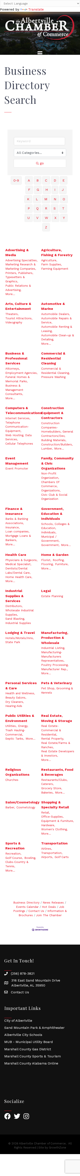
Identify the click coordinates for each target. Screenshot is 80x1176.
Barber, (10, 807)
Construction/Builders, (57, 444)
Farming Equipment (54, 268)
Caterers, (47, 784)
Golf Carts (62, 857)
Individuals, (48, 532)
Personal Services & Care (21, 685)
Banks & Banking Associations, (16, 521)
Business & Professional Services (16, 358)
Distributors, (14, 606)
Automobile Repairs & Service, (56, 320)
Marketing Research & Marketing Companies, (20, 266)
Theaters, (12, 314)
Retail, (45, 812)
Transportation (54, 843)
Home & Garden (54, 555)
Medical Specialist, (18, 564)
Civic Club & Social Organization (54, 497)
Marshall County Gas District (27, 1049)
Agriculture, (49, 260)
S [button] (55, 208)
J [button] (63, 190)
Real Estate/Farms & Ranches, (55, 745)
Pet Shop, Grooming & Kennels (57, 690)
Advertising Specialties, (21, 260)
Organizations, (51, 490)
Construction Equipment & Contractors (52, 413)
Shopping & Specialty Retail (55, 804)
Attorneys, (12, 368)
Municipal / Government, (50, 539)
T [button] (63, 208)
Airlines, (46, 848)
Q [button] (37, 208)
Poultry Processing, (54, 665)
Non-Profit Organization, (50, 475)
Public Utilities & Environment (19, 718)
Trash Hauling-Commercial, (15, 732)
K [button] (28, 199)
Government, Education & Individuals (52, 514)
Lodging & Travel (20, 633)
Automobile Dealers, (55, 314)
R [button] (46, 208)
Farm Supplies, (51, 264)
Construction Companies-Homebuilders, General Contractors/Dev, (57, 429)
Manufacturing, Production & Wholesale (54, 638)
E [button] (64, 180)
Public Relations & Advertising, (18, 288)
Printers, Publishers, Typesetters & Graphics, (19, 277)
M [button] (45, 199)
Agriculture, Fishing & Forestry (57, 252)
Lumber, (47, 448)
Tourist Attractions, (18, 318)
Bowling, (30, 857)
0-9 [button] (16, 180)
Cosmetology (25, 807)
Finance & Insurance (14, 511)
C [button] (46, 180)
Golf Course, (14, 857)
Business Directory (26, 902)
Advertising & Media (17, 252)
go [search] (42, 163)
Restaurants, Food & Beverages (57, 772)
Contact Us (36, 911)
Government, (50, 545)
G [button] (38, 190)
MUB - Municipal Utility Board (28, 1042)
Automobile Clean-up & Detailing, (57, 337)
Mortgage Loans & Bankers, (18, 538)
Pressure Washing (53, 377)
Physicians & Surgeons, (21, 560)
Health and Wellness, (20, 693)
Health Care (15, 555)
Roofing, (58, 560)
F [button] (29, 190)
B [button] (37, 180)
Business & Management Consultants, (14, 390)
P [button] (29, 208)
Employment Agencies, (21, 373)
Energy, (23, 726)
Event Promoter (16, 468)
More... (10, 294)
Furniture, (61, 564)
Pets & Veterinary (56, 683)
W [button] (46, 218)
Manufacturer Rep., (54, 669)
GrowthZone (57, 1147)
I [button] (54, 190)
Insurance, (12, 527)
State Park (12, 642)
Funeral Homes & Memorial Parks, (17, 379)
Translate (36, 9)
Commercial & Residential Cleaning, (55, 371)
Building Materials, (53, 440)
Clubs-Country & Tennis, (16, 864)
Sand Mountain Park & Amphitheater (34, 1028)
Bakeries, (47, 792)
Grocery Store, (51, 788)
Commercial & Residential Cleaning (53, 358)
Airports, (47, 857)
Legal (46, 591)
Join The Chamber (49, 915)
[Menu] (40, 53)
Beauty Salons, (15, 697)
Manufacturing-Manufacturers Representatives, (52, 656)
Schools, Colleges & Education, (55, 526)
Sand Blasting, (15, 618)
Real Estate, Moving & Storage (56, 718)
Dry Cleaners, (14, 701)
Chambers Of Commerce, (50, 484)
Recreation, (13, 853)
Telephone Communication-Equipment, (17, 427)
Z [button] (46, 227)
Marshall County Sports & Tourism (32, 1056)
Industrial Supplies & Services (14, 596)
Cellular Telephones (19, 443)
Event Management (16, 460)
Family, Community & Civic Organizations (57, 463)
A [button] (29, 180)
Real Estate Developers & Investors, (57, 753)
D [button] (55, 180)
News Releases (53, 902)
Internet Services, (17, 418)
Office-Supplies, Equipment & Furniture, (57, 819)
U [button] (28, 218)
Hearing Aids (13, 706)
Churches (11, 779)
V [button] (37, 218)
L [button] (37, 199)
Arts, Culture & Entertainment (18, 306)
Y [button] (64, 218)
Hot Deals (49, 906)
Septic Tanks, (14, 738)
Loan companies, (17, 531)
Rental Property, (52, 738)
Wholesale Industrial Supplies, (19, 612)
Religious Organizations (17, 772)
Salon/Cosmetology (22, 802)
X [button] (55, 218)
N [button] (55, 199)
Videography (13, 322)
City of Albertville (18, 1020)
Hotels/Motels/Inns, (19, 638)
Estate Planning (52, 596)
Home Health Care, (18, 577)
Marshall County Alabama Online (31, 1063)
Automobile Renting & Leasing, (56, 329)
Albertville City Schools (23, 1035)
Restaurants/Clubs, (54, 779)
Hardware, (48, 825)
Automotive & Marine (53, 306)
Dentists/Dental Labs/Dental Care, (18, 570)
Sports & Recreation (15, 845)
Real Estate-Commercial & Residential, (51, 730)
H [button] (46, 190)
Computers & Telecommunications (23, 410)
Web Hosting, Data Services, (18, 437)
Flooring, (47, 564)
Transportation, (52, 853)
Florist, (46, 560)
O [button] (64, 199)
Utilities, (11, 726)
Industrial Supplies (18, 623)
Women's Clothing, (54, 829)
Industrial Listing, (53, 648)
